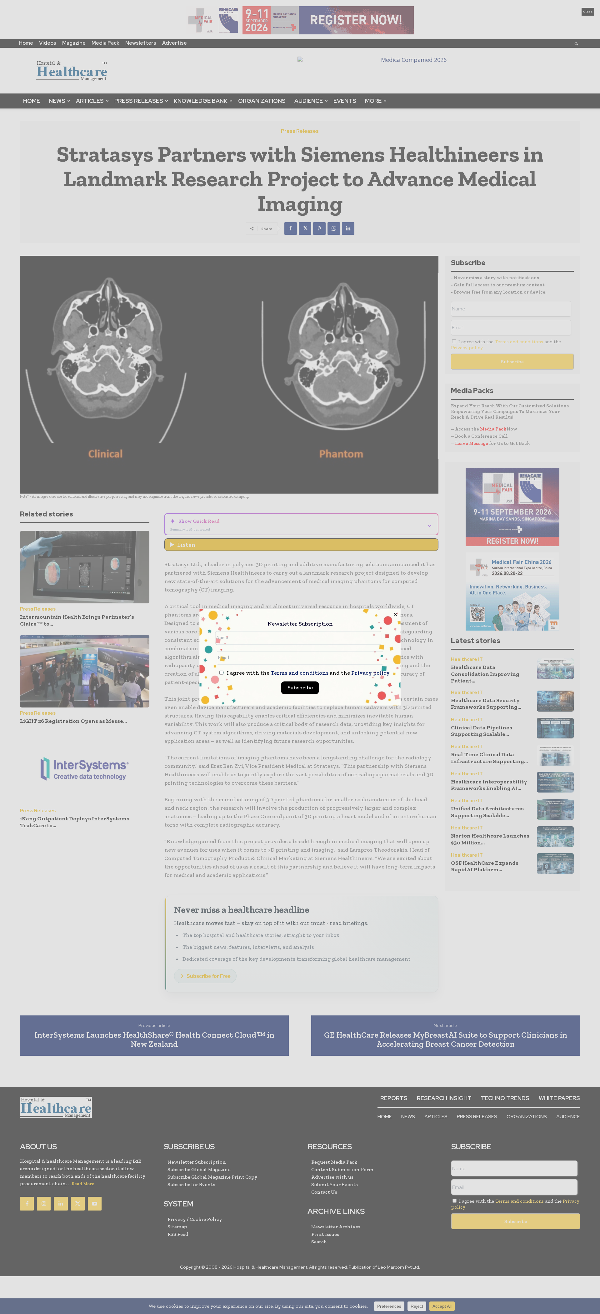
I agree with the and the (308, 673)
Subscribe (300, 687)
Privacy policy (370, 672)
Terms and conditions (299, 672)
